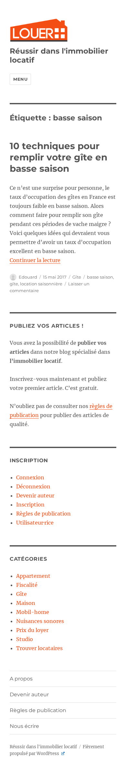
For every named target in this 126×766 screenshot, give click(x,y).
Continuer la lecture (35, 260)
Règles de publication (43, 513)
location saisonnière (41, 283)
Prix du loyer (32, 630)
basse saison (100, 277)
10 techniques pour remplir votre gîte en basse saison (58, 157)
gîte (14, 283)
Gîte (76, 277)
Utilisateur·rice (35, 522)
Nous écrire (24, 726)
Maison (25, 603)
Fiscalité (26, 585)
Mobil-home (32, 612)
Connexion (30, 477)
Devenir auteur (35, 495)
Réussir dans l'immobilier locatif (43, 747)
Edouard (28, 277)
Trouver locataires (39, 648)
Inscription (30, 504)
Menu (20, 79)
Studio (24, 639)
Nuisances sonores (40, 621)
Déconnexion (33, 486)
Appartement (33, 576)
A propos (21, 679)
